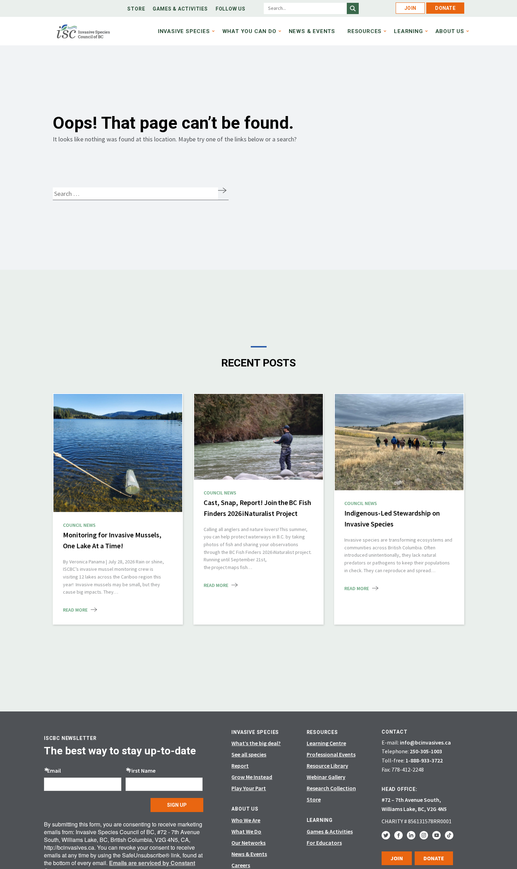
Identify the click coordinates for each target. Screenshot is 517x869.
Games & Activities (180, 9)
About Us (449, 31)
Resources (364, 31)
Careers (240, 865)
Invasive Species (184, 31)
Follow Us (230, 9)
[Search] (353, 8)
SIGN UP (177, 805)
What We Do (246, 831)
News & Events (312, 31)
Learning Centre (326, 743)
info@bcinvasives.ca (425, 742)
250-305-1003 (426, 751)
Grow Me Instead (251, 776)
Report (240, 765)
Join (410, 8)
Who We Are (245, 820)
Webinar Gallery (326, 776)
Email (54, 770)
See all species (248, 754)
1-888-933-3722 (424, 760)
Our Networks (248, 842)
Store (136, 9)
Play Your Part (248, 788)
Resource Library (327, 765)
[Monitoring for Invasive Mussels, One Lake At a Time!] (117, 452)
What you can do (249, 31)
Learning (408, 31)
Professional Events (331, 754)
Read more (75, 610)
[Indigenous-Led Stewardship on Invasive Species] (399, 442)
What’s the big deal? (256, 743)
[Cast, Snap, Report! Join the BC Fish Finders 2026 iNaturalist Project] (258, 437)
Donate (445, 8)
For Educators (324, 842)
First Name (142, 770)
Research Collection (331, 788)
